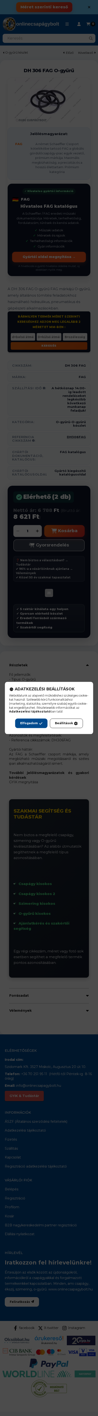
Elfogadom (29, 723)
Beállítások (64, 723)
